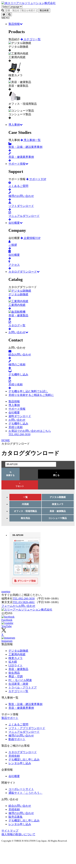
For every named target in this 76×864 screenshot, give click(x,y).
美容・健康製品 (58, 511)
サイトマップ (9, 830)
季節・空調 (15, 676)
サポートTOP (37, 179)
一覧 (25, 497)
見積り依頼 (15, 427)
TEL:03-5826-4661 (24, 602)
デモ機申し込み (18, 423)
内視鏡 (25, 504)
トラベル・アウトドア (22, 687)
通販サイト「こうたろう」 (25, 792)
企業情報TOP (31, 237)
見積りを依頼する (31, 394)
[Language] (3, 14)
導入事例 (14, 124)
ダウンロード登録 (26, 581)
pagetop (5, 591)
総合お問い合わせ (19, 805)
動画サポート (16, 739)
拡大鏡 (12, 661)
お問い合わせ (16, 332)
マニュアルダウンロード (24, 731)
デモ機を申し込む (28, 391)
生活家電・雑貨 (18, 683)
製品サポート (9, 717)
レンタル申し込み (19, 763)
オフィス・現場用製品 (25, 511)
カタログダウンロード (22, 271)
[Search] (9, 14)
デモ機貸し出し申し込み (24, 759)
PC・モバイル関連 (20, 680)
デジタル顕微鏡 (58, 497)
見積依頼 (14, 755)
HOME (5, 440)
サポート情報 (16, 163)
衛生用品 (25, 518)
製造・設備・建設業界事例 (25, 704)
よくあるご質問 (18, 724)
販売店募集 (15, 816)
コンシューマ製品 (57, 518)
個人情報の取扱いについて (18, 834)
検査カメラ (57, 504)
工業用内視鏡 (16, 654)
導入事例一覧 (32, 140)
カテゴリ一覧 (32, 39)
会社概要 (14, 222)
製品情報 (14, 23)
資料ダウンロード (19, 416)
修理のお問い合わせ (21, 735)
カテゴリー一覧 (18, 691)
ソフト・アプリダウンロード (26, 728)
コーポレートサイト (21, 789)
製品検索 (44, 10)
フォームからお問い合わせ (18, 605)
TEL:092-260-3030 (24, 598)
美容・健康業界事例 (21, 707)
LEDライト (15, 665)
